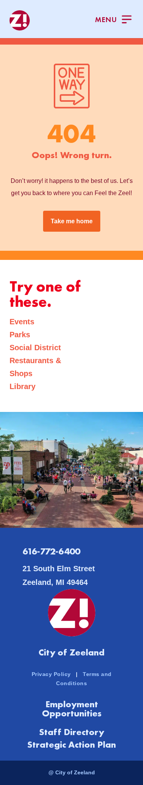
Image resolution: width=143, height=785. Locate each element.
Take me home (72, 221)
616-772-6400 (51, 551)
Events (22, 321)
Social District (35, 347)
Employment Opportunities (71, 708)
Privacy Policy (51, 674)
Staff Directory (71, 732)
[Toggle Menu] (113, 20)
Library (22, 386)
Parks (20, 334)
